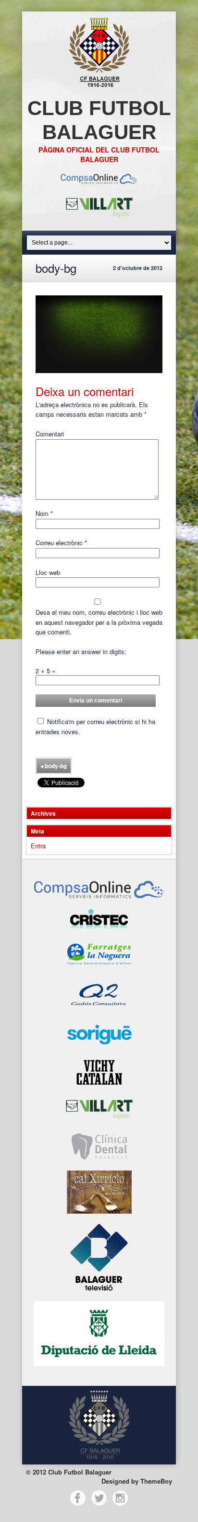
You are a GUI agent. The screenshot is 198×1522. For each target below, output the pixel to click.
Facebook (78, 1498)
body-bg (53, 765)
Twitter (99, 1498)
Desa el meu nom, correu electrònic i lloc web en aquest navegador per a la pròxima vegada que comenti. (99, 622)
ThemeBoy (156, 1481)
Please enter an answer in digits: (81, 651)
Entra (38, 845)
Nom (44, 513)
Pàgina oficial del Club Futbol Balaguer (99, 154)
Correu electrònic (61, 542)
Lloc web (48, 572)
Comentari (50, 433)
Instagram (120, 1498)
